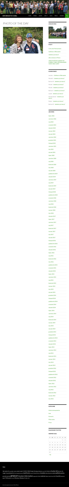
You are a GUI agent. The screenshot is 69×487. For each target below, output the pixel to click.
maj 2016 (51, 255)
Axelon (15, 471)
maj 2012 (51, 389)
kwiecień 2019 (52, 186)
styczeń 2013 (52, 365)
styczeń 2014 (52, 328)
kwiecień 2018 (52, 207)
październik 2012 (53, 374)
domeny (40, 471)
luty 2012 (51, 398)
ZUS (29, 478)
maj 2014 (51, 316)
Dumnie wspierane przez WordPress (11, 485)
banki (18, 471)
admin (6, 471)
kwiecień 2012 (52, 392)
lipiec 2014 (51, 310)
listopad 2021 (52, 143)
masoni (31, 473)
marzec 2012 (52, 395)
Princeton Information (25, 476)
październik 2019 (53, 173)
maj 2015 (51, 280)
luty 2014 (51, 325)
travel (13, 478)
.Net (4, 471)
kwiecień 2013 (52, 356)
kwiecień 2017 (52, 228)
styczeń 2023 (52, 134)
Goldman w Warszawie (54, 51)
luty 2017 (51, 234)
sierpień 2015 (52, 271)
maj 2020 (51, 161)
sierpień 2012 (52, 380)
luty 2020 (51, 167)
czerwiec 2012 (52, 386)
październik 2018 (53, 195)
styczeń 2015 (52, 292)
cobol (21, 471)
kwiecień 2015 (52, 283)
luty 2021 (51, 149)
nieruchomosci (48, 473)
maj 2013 (51, 353)
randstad (42, 476)
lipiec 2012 (51, 383)
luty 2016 (51, 262)
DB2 (29, 471)
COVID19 (25, 471)
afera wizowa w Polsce (54, 57)
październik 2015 (53, 265)
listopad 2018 (52, 192)
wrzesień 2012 (52, 377)
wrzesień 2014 (52, 304)
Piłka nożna (52, 419)
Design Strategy (34, 471)
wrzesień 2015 (52, 268)
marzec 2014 (52, 322)
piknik (54, 473)
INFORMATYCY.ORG (10, 16)
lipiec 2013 (51, 347)
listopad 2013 (52, 335)
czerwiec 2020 (52, 158)
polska (62, 473)
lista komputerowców (18, 473)
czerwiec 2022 (52, 137)
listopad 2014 (52, 298)
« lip (50, 454)
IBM (57, 471)
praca (14, 475)
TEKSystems (8, 478)
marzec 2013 (52, 359)
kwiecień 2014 (52, 319)
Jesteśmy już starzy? (54, 54)
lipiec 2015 (51, 274)
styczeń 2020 (52, 170)
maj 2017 (51, 225)
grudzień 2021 (52, 140)
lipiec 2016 (51, 252)
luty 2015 (51, 289)
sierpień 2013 (52, 344)
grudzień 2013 (52, 332)
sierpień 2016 (52, 249)
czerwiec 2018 (52, 201)
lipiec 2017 (51, 219)
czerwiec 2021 (52, 146)
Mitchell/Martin (36, 473)
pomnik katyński (6, 476)
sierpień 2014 (52, 307)
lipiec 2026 (51, 116)
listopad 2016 (52, 240)
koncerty (11, 473)
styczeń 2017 (52, 237)
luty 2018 (51, 213)
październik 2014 (53, 301)
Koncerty (51, 416)
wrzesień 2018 (52, 198)
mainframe (26, 473)
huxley (53, 471)
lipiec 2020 (51, 155)
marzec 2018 (52, 210)
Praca (56, 15)
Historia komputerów (54, 410)
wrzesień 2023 (52, 125)
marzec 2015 (52, 286)
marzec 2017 (52, 231)
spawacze (63, 476)
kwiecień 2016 (52, 259)
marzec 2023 (52, 131)
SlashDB (58, 476)
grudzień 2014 (52, 295)
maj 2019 (51, 182)
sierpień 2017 (52, 216)
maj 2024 (51, 122)
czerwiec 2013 (52, 350)
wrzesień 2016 (52, 246)
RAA (39, 476)
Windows (16, 478)
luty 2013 (51, 362)
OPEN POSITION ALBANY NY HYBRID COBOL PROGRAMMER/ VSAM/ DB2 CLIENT (57, 62)
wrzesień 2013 (52, 341)
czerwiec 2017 (52, 222)
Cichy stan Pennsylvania (55, 48)
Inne (50, 413)
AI (8, 471)
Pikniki (35, 15)
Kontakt (62, 15)
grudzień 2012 (52, 368)
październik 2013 (53, 338)
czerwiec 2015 (52, 277)
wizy (26, 478)
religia (46, 476)
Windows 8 (22, 478)
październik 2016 (53, 243)
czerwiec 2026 (52, 119)
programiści (35, 476)
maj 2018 (51, 204)
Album (40, 15)
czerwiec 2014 (52, 313)
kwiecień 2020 (52, 164)
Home (29, 15)
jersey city (60, 471)
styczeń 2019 (52, 189)
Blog (51, 15)
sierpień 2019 (52, 176)
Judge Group (6, 473)
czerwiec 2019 (52, 179)
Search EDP (53, 476)
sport (4, 478)
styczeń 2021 (52, 152)
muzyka (42, 473)
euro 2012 (44, 471)
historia (49, 471)
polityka (58, 473)
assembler (11, 471)
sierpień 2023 (52, 128)
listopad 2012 (52, 371)
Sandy (49, 476)
